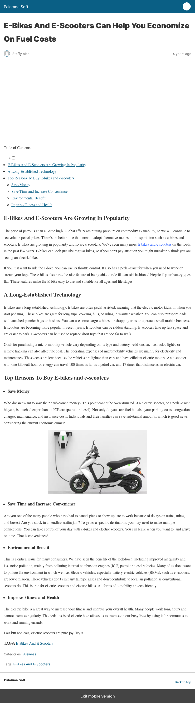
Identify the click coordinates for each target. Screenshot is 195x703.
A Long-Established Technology (32, 171)
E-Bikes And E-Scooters (34, 643)
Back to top (183, 682)
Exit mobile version (97, 696)
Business (29, 654)
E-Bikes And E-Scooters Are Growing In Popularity (47, 164)
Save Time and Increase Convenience (39, 191)
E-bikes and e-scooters (154, 244)
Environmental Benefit (28, 197)
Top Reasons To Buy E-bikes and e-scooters (41, 177)
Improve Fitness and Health (31, 204)
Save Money (20, 184)
